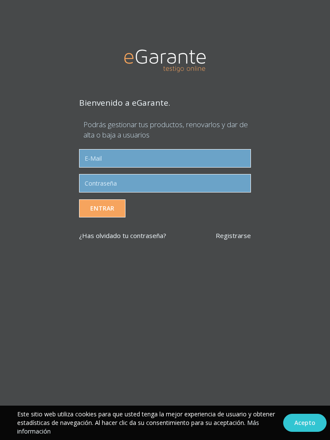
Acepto (304, 423)
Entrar (102, 208)
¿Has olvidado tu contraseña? (122, 235)
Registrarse (233, 235)
